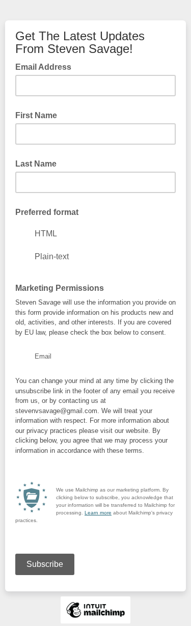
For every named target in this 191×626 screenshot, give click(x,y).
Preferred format (46, 212)
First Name (36, 115)
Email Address (46, 66)
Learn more (98, 512)
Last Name (36, 163)
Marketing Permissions (59, 288)
